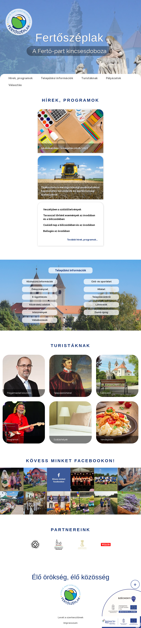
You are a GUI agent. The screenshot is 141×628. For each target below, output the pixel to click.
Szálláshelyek (61, 439)
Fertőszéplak (69, 37)
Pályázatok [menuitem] (113, 78)
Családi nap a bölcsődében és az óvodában (69, 225)
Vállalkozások (40, 320)
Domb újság (101, 312)
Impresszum (70, 623)
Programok (12, 439)
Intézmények (39, 312)
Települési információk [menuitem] (57, 78)
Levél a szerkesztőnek (70, 617)
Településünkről (101, 297)
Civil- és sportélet (101, 281)
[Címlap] (19, 22)
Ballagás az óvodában (56, 231)
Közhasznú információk (40, 281)
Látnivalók (101, 304)
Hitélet (101, 289)
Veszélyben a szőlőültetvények (62, 209)
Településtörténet (63, 393)
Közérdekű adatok (39, 304)
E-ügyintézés (39, 297)
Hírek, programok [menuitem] (21, 78)
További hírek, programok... (82, 239)
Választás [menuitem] (15, 85)
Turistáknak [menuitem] (89, 78)
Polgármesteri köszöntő (19, 393)
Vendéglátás (107, 439)
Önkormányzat (39, 289)
